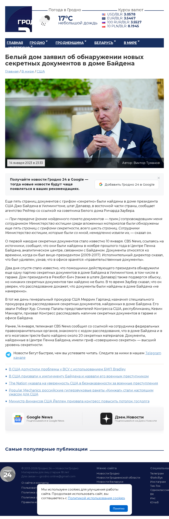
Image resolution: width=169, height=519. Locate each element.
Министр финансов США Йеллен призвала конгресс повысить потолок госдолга (79, 401)
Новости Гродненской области (118, 477)
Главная (15, 43)
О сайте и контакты (35, 482)
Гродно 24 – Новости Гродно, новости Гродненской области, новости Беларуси (18, 19)
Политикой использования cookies (96, 498)
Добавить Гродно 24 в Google (130, 184)
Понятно (118, 508)
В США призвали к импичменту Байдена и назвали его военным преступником (79, 376)
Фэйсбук (156, 477)
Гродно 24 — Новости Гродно (7, 474)
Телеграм (157, 473)
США (41, 71)
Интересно (19, 48)
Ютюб (154, 502)
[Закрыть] (159, 178)
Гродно (37, 43)
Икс (153, 498)
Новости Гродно (108, 473)
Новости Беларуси (110, 481)
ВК (152, 494)
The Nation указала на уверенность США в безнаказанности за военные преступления (83, 383)
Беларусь (103, 43)
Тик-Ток (155, 485)
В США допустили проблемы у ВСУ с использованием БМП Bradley (67, 369)
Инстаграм (158, 481)
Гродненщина (70, 43)
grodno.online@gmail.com (57, 476)
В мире (130, 43)
